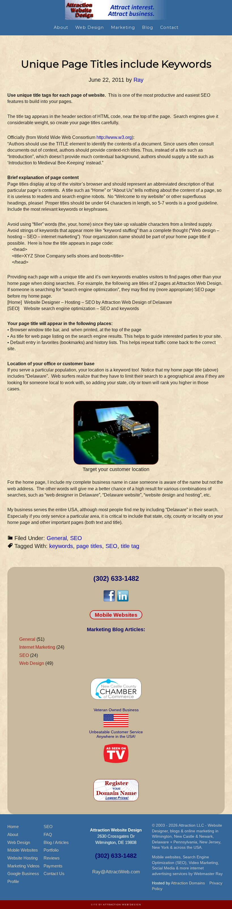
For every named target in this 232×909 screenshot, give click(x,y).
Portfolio (51, 850)
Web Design (31, 663)
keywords (61, 546)
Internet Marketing (37, 647)
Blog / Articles (56, 842)
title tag (130, 546)
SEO (76, 538)
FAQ (48, 834)
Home (13, 826)
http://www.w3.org (114, 137)
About (12, 834)
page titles (89, 546)
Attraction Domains (188, 883)
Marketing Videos (23, 865)
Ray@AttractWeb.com (116, 871)
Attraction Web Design (122, 904)
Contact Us (54, 873)
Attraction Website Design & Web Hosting (116, 10)
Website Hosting (22, 858)
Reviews (52, 858)
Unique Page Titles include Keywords (116, 64)
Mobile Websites (116, 615)
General (57, 538)
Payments (53, 865)
